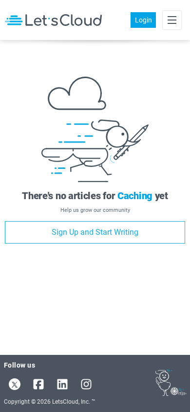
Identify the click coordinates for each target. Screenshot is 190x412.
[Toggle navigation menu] (172, 20)
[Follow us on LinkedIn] (62, 384)
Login (143, 20)
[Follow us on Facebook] (38, 384)
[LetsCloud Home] (53, 20)
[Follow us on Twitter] (14, 384)
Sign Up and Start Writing (95, 232)
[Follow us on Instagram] (86, 384)
